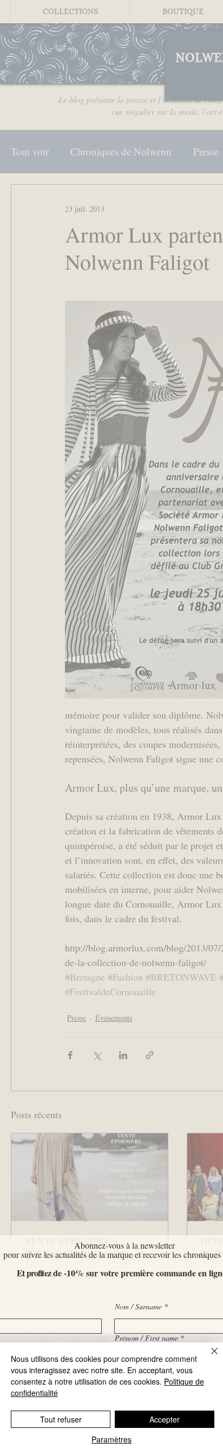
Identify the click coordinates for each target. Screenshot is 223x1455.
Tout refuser (61, 1419)
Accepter (164, 1419)
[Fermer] (208, 1358)
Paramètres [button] (111, 1439)
